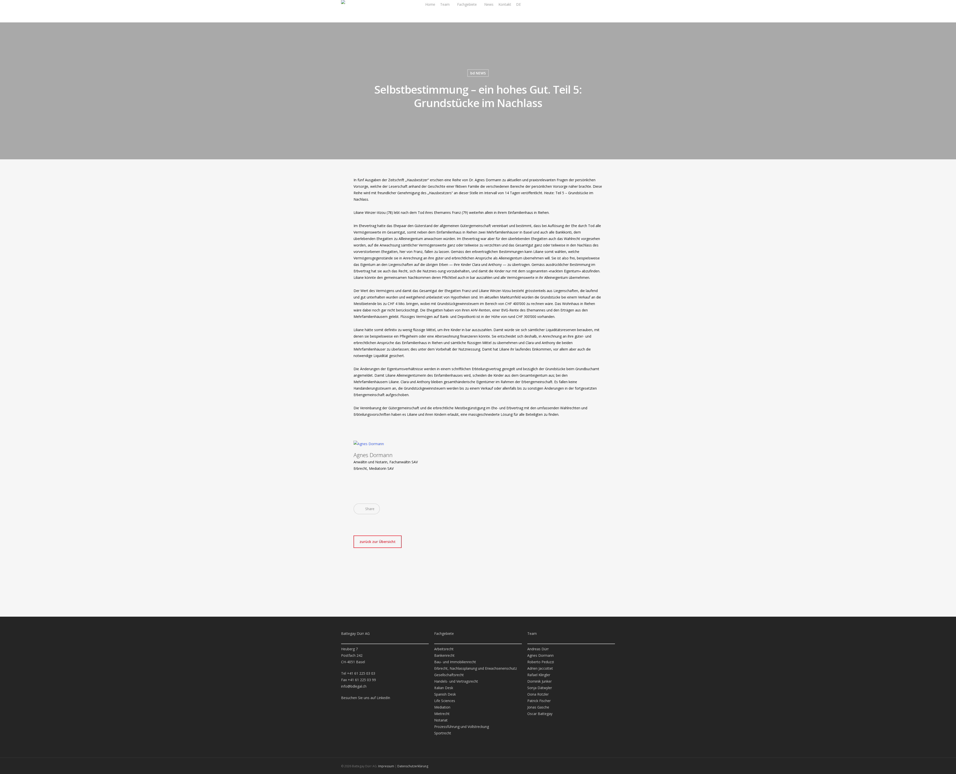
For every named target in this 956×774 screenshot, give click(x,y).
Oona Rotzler (538, 694)
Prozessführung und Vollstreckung (461, 726)
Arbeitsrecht (444, 649)
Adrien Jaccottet (540, 668)
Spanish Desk (445, 694)
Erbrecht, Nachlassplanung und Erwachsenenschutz (475, 668)
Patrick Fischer (539, 700)
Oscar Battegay (539, 713)
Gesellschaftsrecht (449, 674)
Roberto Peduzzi (540, 661)
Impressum (386, 766)
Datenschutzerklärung (412, 766)
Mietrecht (442, 713)
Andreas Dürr (538, 649)
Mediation (442, 707)
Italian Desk (443, 687)
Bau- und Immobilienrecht (455, 661)
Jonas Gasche (538, 707)
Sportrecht (442, 733)
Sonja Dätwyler (539, 687)
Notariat (441, 720)
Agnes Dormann (373, 455)
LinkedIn (383, 697)
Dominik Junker (539, 681)
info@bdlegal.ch (353, 686)
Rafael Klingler (538, 674)
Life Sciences (444, 700)
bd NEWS (478, 73)
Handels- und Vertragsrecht (456, 681)
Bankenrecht (444, 655)
